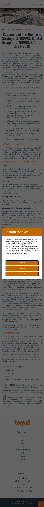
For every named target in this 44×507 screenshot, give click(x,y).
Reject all (22, 268)
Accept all (22, 274)
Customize (22, 263)
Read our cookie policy (21, 254)
